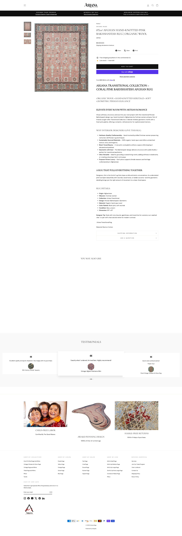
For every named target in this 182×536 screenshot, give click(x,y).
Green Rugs (61, 470)
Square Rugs (85, 473)
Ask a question (127, 238)
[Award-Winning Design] (91, 417)
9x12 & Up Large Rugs (113, 467)
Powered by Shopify (91, 528)
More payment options (127, 77)
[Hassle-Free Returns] (136, 415)
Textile (25, 477)
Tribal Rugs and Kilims (29, 470)
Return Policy (135, 477)
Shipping (98, 45)
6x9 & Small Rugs (111, 461)
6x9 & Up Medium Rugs (113, 464)
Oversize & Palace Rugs (113, 473)
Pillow (25, 473)
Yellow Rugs (61, 464)
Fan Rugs (84, 461)
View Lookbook (136, 467)
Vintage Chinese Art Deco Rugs (32, 464)
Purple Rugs (61, 461)
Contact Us (135, 470)
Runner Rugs (85, 470)
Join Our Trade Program (138, 464)
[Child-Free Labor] (45, 414)
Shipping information (127, 233)
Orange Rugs (61, 467)
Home (98, 23)
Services (134, 461)
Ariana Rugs (101, 26)
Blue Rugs (60, 473)
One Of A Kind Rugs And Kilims (32, 461)
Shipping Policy (136, 473)
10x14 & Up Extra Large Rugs (114, 470)
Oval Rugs (85, 464)
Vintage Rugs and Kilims (30, 467)
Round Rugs (85, 467)
